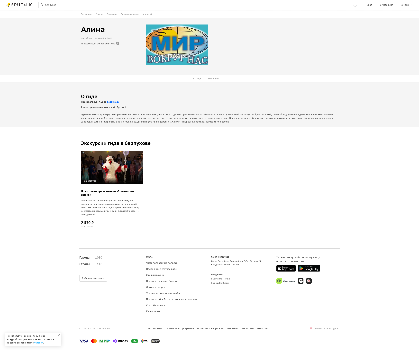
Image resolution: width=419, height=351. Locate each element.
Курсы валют (153, 311)
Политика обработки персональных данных (171, 299)
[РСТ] (309, 281)
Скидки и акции (155, 275)
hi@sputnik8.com (220, 283)
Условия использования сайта (163, 293)
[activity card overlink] (112, 208)
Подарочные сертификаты (161, 269)
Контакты (262, 328)
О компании (155, 328)
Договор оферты (155, 287)
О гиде (197, 78)
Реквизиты (248, 328)
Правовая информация (210, 328)
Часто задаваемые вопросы (162, 262)
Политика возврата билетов (162, 281)
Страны (90, 264)
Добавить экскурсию (93, 278)
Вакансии (232, 328)
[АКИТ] (300, 281)
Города (90, 257)
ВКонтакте (216, 278)
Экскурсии (213, 78)
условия (38, 342)
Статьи (149, 256)
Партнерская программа (179, 328)
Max (227, 278)
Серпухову (113, 101)
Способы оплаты (155, 305)
